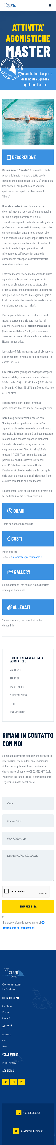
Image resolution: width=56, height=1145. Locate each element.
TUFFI (13, 704)
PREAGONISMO (17, 712)
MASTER (14, 678)
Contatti (6, 1018)
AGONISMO (15, 670)
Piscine (5, 1012)
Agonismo (6, 1034)
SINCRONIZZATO (18, 695)
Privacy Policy (9, 1062)
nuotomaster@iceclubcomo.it (26, 557)
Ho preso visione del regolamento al (22, 924)
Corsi (4, 1040)
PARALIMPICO (17, 687)
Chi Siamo (7, 1006)
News (4, 1046)
